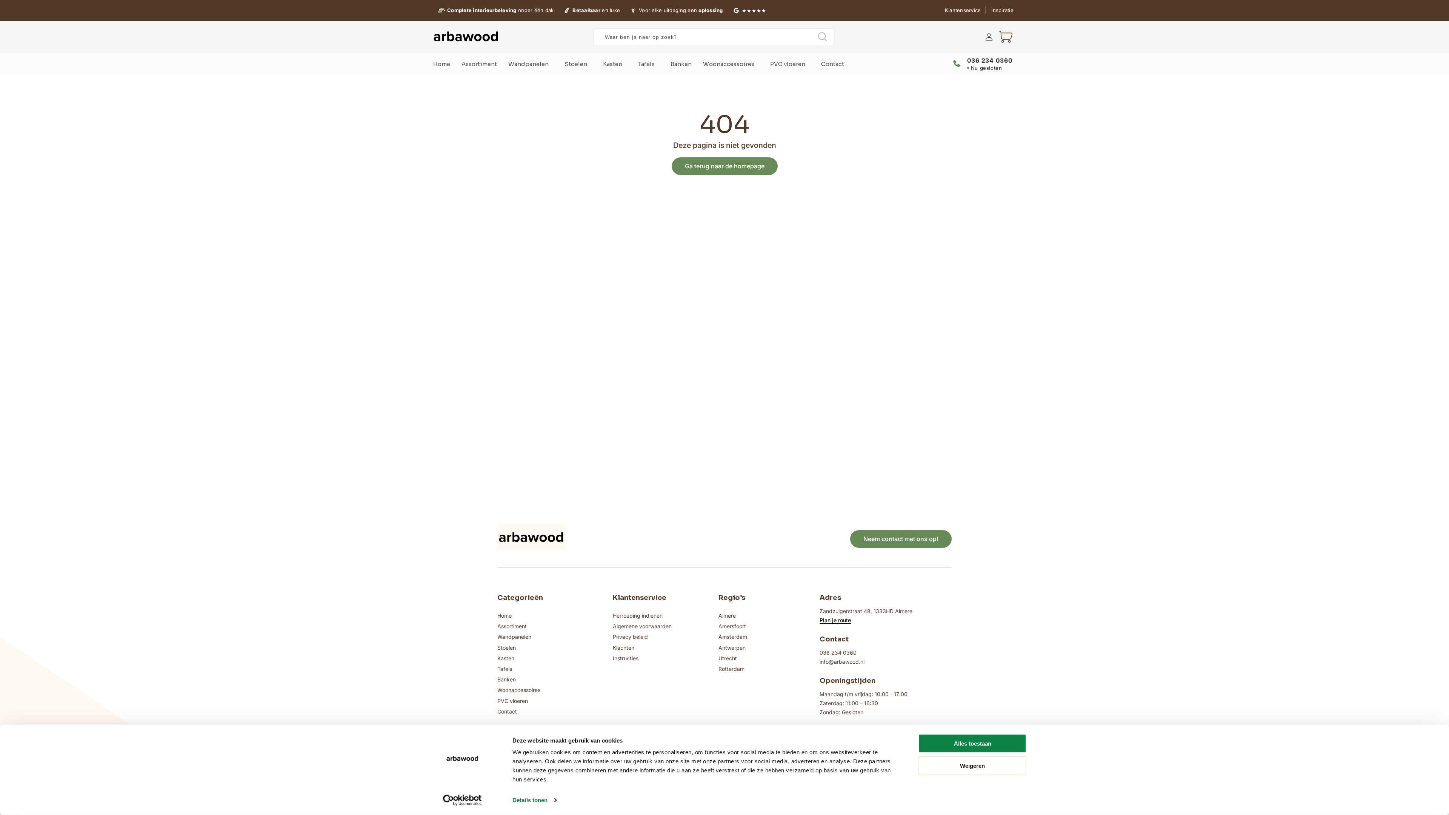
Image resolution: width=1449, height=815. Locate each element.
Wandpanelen (514, 637)
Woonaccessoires (518, 690)
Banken (506, 679)
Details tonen (530, 800)
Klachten (623, 647)
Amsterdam (732, 637)
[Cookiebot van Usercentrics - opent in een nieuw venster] (462, 800)
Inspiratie (1002, 10)
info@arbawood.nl (842, 661)
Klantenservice (963, 10)
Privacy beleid (630, 637)
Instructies (625, 658)
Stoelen (506, 647)
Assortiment (512, 626)
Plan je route (835, 620)
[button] (1005, 37)
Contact (507, 711)
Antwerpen (732, 647)
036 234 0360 (838, 652)
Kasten (505, 658)
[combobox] (714, 36)
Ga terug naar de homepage (724, 166)
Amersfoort (732, 626)
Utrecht (727, 658)
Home (504, 615)
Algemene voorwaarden (642, 626)
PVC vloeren (512, 701)
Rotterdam (731, 669)
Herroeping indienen (638, 615)
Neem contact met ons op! (900, 539)
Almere (727, 615)
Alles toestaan (972, 743)
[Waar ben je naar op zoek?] (822, 36)
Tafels (504, 669)
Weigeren (972, 765)
